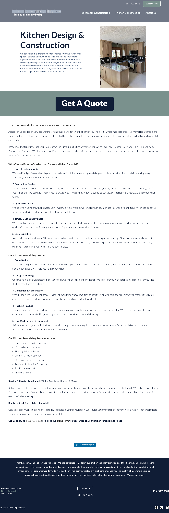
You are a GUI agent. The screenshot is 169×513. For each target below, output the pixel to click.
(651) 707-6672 (33, 420)
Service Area (6, 494)
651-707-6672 (133, 3)
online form (63, 420)
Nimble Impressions (16, 507)
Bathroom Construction (11, 489)
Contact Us (152, 4)
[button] (100, 56)
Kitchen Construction (10, 491)
